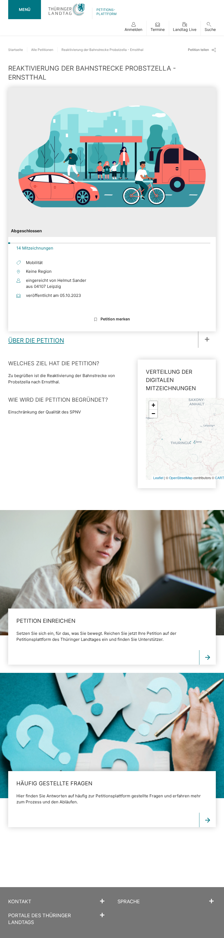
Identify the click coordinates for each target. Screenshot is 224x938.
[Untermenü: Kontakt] (102, 901)
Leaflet (158, 477)
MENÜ (24, 9)
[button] (133, 28)
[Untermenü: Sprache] (211, 901)
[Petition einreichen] (112, 572)
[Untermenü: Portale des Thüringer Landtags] (102, 915)
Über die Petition (36, 340)
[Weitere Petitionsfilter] (205, 339)
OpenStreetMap (181, 477)
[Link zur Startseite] (66, 9)
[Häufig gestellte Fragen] (112, 735)
